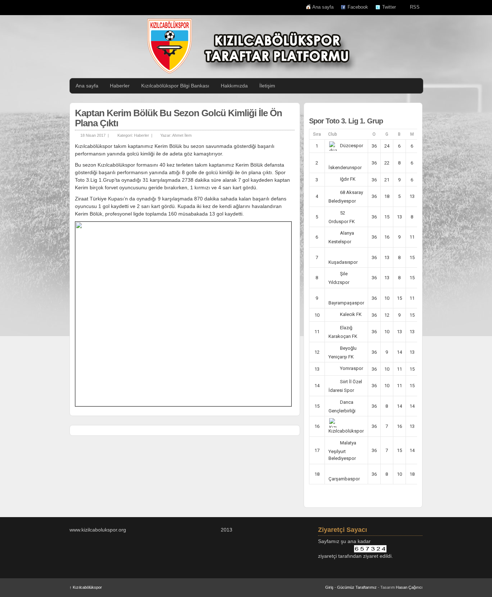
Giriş (329, 587)
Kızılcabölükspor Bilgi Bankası (175, 86)
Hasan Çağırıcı (409, 587)
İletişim (267, 86)
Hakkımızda (234, 86)
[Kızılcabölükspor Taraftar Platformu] (250, 46)
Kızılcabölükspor (86, 587)
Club (332, 134)
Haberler (120, 86)
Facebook (358, 7)
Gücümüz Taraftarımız (357, 587)
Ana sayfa (323, 7)
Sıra (317, 134)
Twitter (389, 7)
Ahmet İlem (182, 135)
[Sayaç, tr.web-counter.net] (370, 548)
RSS (415, 7)
